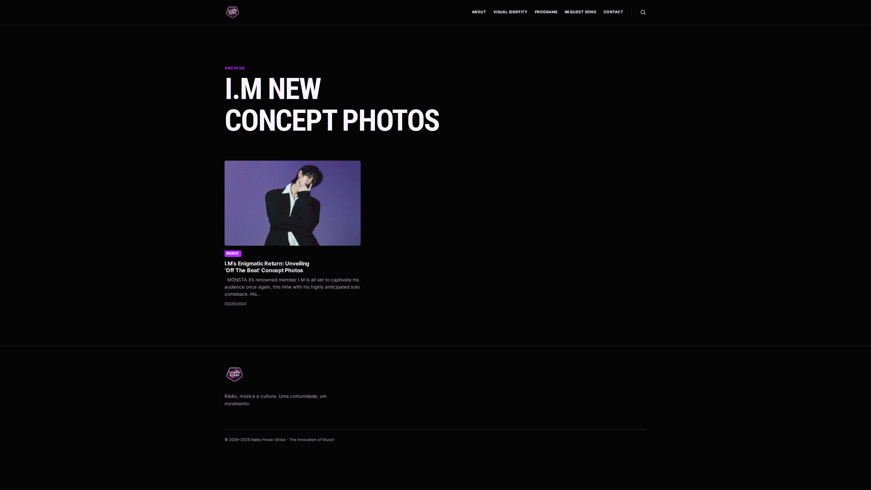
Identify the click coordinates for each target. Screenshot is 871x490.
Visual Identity (510, 12)
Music (233, 253)
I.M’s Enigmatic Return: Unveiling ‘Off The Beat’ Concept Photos (267, 267)
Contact (613, 12)
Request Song (580, 12)
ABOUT (479, 12)
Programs (546, 12)
